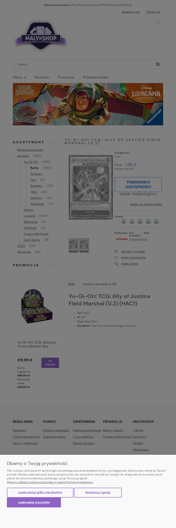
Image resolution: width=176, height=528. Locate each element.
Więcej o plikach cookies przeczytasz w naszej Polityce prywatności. (50, 482)
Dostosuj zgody (98, 492)
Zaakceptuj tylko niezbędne (40, 492)
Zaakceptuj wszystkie (34, 502)
